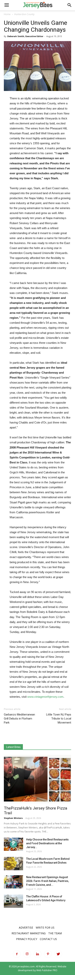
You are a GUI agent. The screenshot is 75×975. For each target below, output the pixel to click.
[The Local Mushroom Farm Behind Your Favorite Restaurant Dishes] (13, 863)
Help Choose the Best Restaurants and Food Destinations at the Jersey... (47, 843)
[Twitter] (58, 954)
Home (7, 14)
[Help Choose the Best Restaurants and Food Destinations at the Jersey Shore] (13, 844)
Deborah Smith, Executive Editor (25, 36)
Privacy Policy (26, 939)
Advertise (26, 927)
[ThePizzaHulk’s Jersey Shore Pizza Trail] (37, 779)
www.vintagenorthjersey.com (45, 696)
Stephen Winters (13, 818)
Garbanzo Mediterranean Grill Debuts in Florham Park (19, 718)
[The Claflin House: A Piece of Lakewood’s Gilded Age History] (13, 901)
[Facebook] (17, 954)
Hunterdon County (24, 14)
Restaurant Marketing (29, 933)
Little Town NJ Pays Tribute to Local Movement (58, 718)
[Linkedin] (37, 954)
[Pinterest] (48, 954)
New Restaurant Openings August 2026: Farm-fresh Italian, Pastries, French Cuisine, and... (47, 881)
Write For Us (45, 927)
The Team (55, 933)
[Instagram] (27, 954)
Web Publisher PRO (46, 970)
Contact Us (48, 939)
